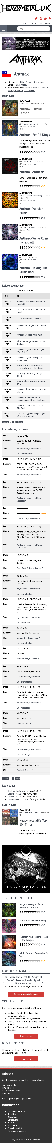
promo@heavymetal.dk (20, 1098)
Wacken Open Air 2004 (18, 799)
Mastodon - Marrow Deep (32, 920)
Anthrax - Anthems (31, 172)
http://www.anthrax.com (32, 82)
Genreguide (13, 1119)
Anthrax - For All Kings (34, 135)
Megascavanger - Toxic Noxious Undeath (31, 906)
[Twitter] (36, 18)
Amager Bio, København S (28, 638)
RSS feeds (12, 1125)
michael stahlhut (29, 124)
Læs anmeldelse (24, 453)
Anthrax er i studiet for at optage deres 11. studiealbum (31, 399)
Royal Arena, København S (28, 588)
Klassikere (12, 1116)
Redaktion (12, 1114)
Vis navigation (3, 28)
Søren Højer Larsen (30, 812)
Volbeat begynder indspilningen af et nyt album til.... (31, 415)
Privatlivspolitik (15, 1128)
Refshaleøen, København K (29, 448)
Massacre (19, 980)
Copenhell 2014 (15, 793)
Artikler (11, 1122)
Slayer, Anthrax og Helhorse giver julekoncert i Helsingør (30, 367)
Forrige (5, 422)
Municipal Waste (15, 90)
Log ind (26, 23)
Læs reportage (23, 622)
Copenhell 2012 (15, 796)
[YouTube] (45, 18)
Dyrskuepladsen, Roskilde (28, 617)
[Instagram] (41, 18)
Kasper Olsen (28, 161)
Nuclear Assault (32, 87)
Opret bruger (37, 23)
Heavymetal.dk (26, 8)
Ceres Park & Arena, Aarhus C (30, 568)
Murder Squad (32, 980)
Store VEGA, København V (28, 518)
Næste (20, 422)
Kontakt (48, 23)
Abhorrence (21, 983)
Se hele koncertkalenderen (26, 994)
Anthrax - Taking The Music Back (33, 270)
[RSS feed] (50, 18)
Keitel (25, 257)
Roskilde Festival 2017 (18, 791)
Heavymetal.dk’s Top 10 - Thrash (33, 822)
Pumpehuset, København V (29, 658)
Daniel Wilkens (29, 227)
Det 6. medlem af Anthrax (29, 318)
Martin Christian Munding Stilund (35, 195)
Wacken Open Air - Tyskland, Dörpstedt (29, 499)
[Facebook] (32, 18)
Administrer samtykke (18, 1131)
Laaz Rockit (29, 90)
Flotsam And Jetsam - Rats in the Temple (33, 938)
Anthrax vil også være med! (29, 334)
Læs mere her (26, 1059)
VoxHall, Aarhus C (25, 723)
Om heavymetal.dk (16, 1111)
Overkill (44, 87)
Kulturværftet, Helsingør (28, 676)
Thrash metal (20, 84)
